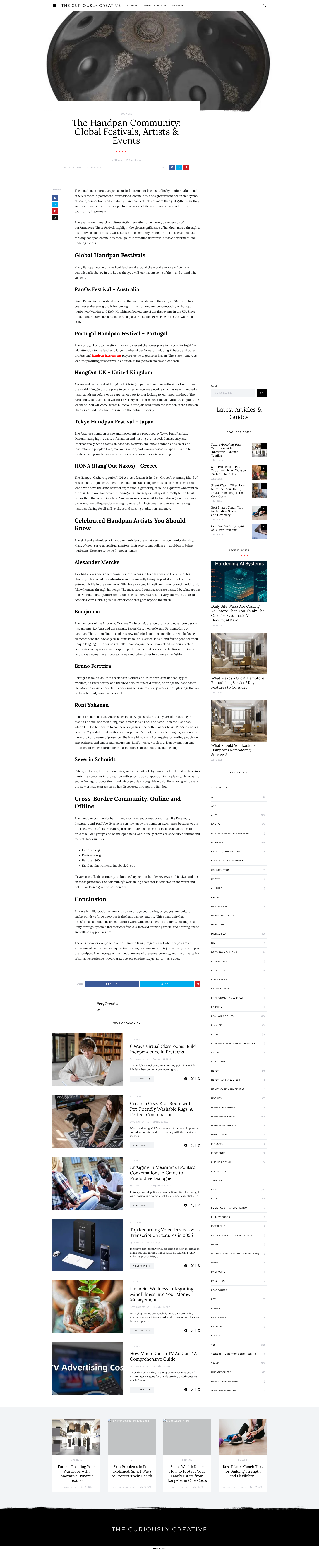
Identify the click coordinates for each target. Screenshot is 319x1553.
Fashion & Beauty (222, 1016)
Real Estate (219, 1317)
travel (215, 1363)
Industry (217, 1144)
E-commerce (219, 961)
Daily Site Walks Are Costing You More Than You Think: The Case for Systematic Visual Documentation (238, 613)
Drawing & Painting (155, 5)
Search (214, 386)
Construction (220, 870)
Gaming (216, 1052)
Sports (215, 1335)
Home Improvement (224, 1116)
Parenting (218, 1281)
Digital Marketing (223, 915)
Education (218, 970)
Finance (216, 1025)
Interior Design (221, 1162)
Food (214, 1034)
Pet (213, 1299)
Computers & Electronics (228, 860)
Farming (216, 1007)
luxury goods (220, 1217)
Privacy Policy (160, 1548)
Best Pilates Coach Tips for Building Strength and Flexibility (227, 511)
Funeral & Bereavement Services (233, 1043)
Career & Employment (225, 851)
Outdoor (217, 1262)
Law (214, 1189)
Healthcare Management (227, 1089)
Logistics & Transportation (229, 1207)
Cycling (216, 897)
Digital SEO (218, 934)
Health (215, 1071)
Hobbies (132, 5)
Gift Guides (218, 1061)
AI (212, 797)
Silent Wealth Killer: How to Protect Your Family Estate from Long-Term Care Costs (228, 490)
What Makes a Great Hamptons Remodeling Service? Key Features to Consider (238, 683)
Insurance (218, 1153)
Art (213, 806)
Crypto (216, 879)
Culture (216, 888)
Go (262, 393)
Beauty (215, 824)
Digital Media (220, 924)
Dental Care (219, 906)
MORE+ (176, 5)
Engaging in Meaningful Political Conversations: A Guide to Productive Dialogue (163, 1172)
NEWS (214, 1244)
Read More (140, 1079)
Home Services (221, 1134)
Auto (214, 815)
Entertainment (221, 988)
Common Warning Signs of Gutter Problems (227, 528)
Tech (214, 1345)
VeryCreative (74, 167)
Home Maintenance (223, 1125)
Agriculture (219, 787)
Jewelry (216, 1180)
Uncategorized (221, 1372)
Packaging (218, 1272)
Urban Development (224, 1381)
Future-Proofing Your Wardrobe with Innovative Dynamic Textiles (226, 450)
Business (126, 114)
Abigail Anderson (124, 1487)
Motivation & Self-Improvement (232, 1235)
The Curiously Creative (91, 5)
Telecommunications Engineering (233, 1354)
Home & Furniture (223, 1107)
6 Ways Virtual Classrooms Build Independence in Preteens (163, 1049)
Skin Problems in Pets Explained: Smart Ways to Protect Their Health (228, 470)
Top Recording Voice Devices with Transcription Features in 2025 (165, 1232)
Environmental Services (227, 998)
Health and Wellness (225, 1080)
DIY (213, 943)
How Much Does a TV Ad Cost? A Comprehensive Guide (163, 1356)
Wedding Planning (223, 1390)
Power (215, 1308)
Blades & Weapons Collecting (231, 833)
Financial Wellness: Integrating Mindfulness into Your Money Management (161, 1294)
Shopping (217, 1326)
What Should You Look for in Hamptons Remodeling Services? (236, 750)
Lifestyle (217, 1198)
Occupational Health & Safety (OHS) (235, 1253)
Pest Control (220, 1290)
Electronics (219, 979)
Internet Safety (221, 1171)
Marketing (218, 1226)
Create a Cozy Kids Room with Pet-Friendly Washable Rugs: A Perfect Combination (161, 1109)
